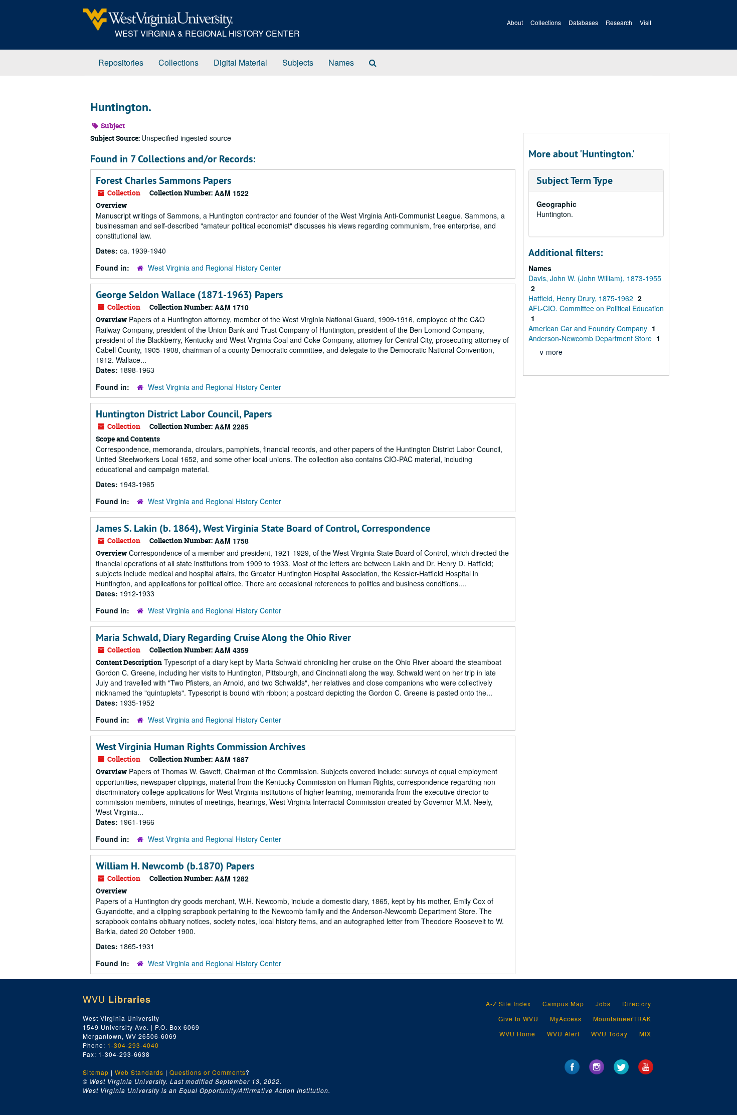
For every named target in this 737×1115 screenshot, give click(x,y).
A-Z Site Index (508, 1003)
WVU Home (517, 1033)
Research (619, 22)
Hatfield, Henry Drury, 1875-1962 (581, 298)
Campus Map (563, 1003)
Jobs (603, 1003)
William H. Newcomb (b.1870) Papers (175, 865)
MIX (645, 1033)
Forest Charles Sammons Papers (163, 180)
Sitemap (96, 1072)
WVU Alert (563, 1033)
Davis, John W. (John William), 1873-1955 (594, 278)
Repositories (120, 62)
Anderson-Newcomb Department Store (591, 338)
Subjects (297, 62)
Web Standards (139, 1072)
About (515, 22)
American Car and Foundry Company (588, 328)
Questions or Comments (207, 1072)
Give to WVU (518, 1018)
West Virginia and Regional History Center (214, 268)
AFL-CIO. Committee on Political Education (596, 308)
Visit (645, 22)
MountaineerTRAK (622, 1018)
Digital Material (240, 62)
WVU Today (609, 1033)
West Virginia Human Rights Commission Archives (200, 746)
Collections (545, 22)
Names (341, 62)
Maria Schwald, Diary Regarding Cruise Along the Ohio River (223, 637)
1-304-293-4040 (133, 1045)
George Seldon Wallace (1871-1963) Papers (189, 294)
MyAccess (566, 1018)
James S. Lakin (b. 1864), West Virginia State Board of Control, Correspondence (263, 528)
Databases (583, 22)
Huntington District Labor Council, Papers (184, 413)
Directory (636, 1003)
